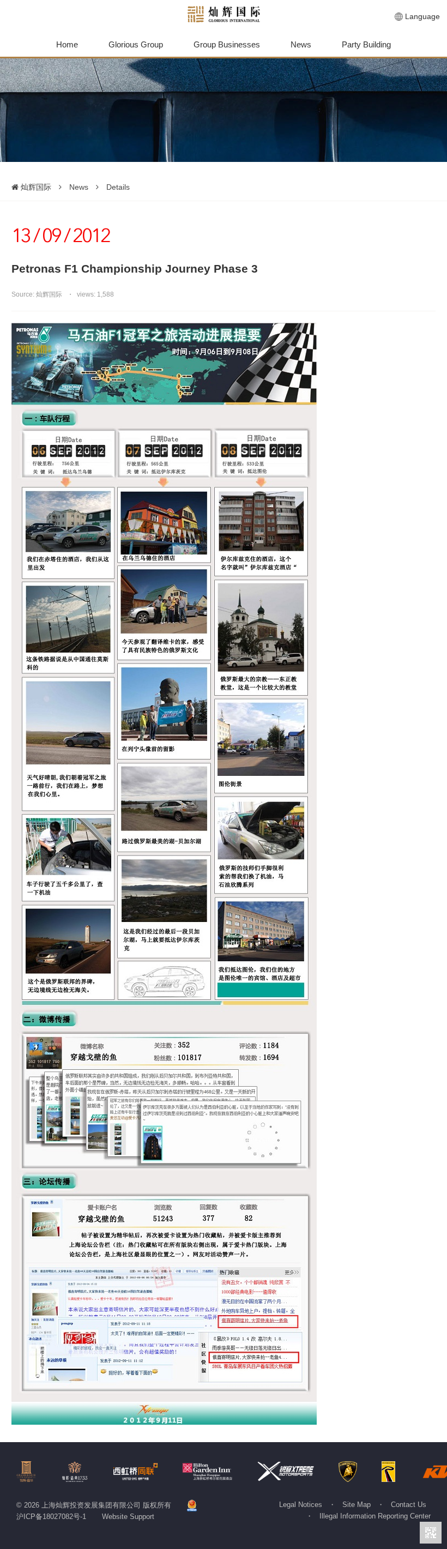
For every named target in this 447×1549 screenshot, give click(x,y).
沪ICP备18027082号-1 (51, 1516)
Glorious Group (135, 44)
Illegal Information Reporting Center (375, 1516)
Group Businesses (227, 44)
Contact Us (408, 1504)
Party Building (366, 44)
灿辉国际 (35, 187)
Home (67, 44)
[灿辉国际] (224, 14)
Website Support (128, 1516)
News (301, 44)
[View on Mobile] (431, 1533)
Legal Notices (300, 1504)
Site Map (356, 1504)
